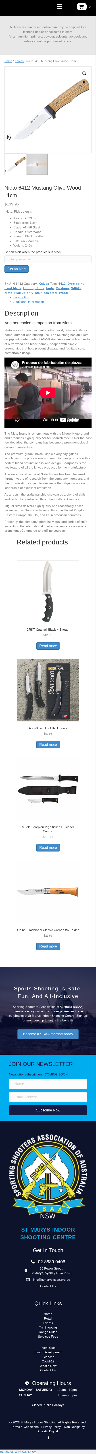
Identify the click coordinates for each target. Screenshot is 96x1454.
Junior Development (48, 1352)
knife (50, 288)
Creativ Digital (48, 1431)
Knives (19, 61)
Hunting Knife (33, 288)
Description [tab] (21, 297)
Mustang (62, 288)
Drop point (75, 283)
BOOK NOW (8, 1452)
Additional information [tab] (28, 301)
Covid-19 (48, 1361)
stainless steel (46, 293)
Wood (63, 293)
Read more (48, 646)
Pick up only (23, 293)
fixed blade (12, 288)
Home (8, 61)
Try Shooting (48, 1327)
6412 (62, 283)
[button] (84, 73)
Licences (48, 1357)
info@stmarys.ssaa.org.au (51, 1279)
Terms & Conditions (25, 1427)
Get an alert (16, 269)
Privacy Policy (51, 1427)
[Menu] (60, 6)
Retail (48, 1318)
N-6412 (76, 288)
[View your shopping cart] (82, 6)
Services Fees (48, 1336)
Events (48, 1323)
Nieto (8, 293)
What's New (48, 1366)
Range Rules (48, 1332)
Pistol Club (48, 1347)
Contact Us (48, 1286)
